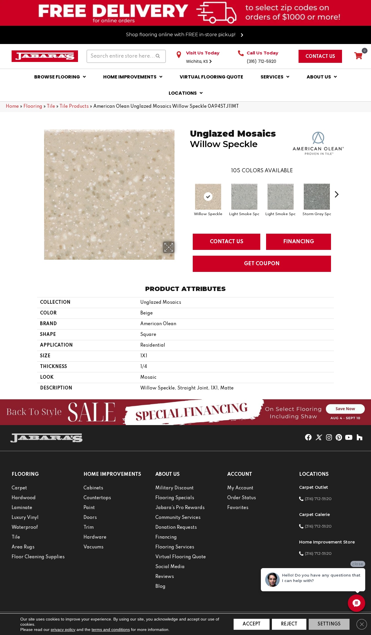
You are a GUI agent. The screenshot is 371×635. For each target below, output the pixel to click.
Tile (51, 106)
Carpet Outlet (313, 487)
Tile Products (74, 106)
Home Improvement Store (327, 542)
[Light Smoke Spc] (244, 196)
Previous (187, 185)
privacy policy (63, 629)
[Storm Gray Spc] (316, 196)
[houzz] (359, 438)
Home (12, 106)
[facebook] (308, 438)
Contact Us (226, 241)
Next (336, 185)
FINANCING (298, 241)
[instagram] (329, 438)
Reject (289, 624)
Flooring (32, 106)
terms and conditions (111, 629)
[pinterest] (339, 438)
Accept (252, 624)
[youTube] (348, 438)
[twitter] (318, 438)
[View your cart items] (358, 56)
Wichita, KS (197, 61)
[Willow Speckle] (208, 196)
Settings (329, 624)
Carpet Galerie (314, 514)
